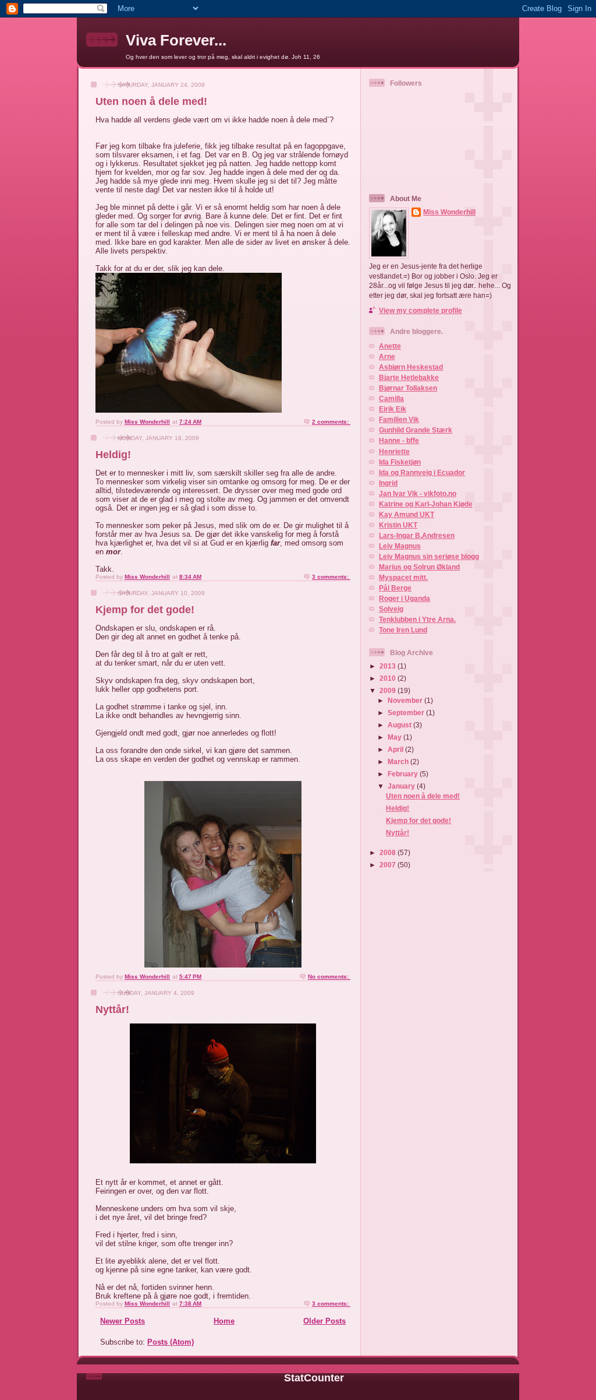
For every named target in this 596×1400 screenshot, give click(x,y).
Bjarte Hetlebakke (409, 377)
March (399, 761)
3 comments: (331, 577)
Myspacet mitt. (403, 577)
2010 (388, 678)
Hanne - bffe (399, 440)
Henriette (394, 451)
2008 (388, 852)
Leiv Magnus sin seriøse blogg (429, 556)
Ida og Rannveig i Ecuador (422, 472)
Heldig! (113, 454)
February (404, 774)
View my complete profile (420, 310)
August (400, 725)
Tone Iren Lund (403, 630)
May (395, 737)
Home (224, 1321)
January (402, 786)
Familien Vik (399, 419)
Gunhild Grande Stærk (415, 430)
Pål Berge (395, 588)
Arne (387, 356)
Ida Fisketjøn (400, 462)
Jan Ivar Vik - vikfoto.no (417, 493)
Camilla (391, 398)
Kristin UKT (398, 525)
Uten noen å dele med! (151, 101)
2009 (388, 690)
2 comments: (331, 421)
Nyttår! (112, 1009)
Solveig (391, 609)
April (396, 749)
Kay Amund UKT (406, 514)
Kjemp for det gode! (144, 609)
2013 (388, 666)
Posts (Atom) (170, 1342)
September (407, 712)
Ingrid (388, 483)
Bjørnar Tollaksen (408, 388)
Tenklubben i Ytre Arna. (417, 619)
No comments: (329, 976)
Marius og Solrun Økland (419, 567)
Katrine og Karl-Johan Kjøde (426, 504)
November (406, 700)
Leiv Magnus (400, 546)
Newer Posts (122, 1321)
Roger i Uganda (404, 598)
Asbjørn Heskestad (411, 367)
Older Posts (324, 1321)
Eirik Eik (392, 409)
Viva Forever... (176, 40)
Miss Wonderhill (449, 212)
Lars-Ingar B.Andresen (417, 535)
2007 (388, 864)
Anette (390, 346)
